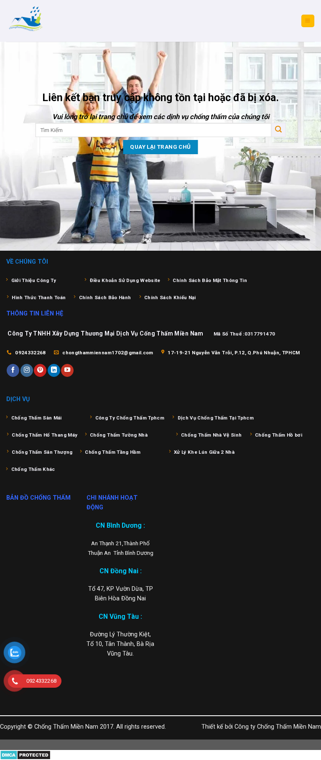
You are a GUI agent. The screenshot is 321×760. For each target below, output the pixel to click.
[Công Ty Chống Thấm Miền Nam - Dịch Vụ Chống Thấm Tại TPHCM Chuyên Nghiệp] (48, 21)
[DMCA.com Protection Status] (25, 754)
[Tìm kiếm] (278, 130)
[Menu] (307, 21)
